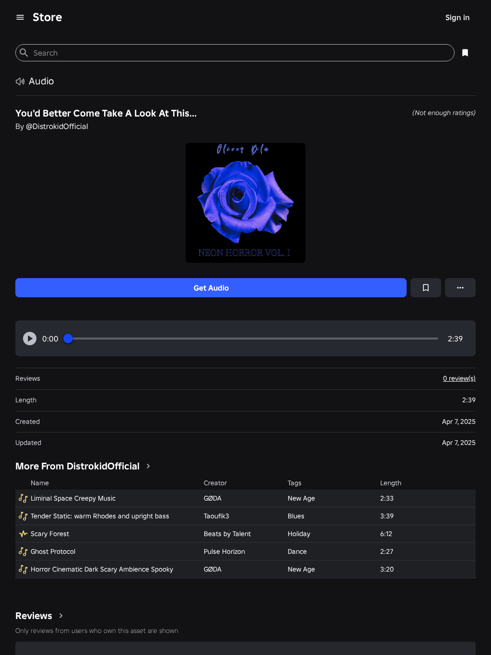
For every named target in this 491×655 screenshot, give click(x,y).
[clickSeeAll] (148, 466)
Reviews (33, 615)
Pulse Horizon (224, 551)
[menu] (20, 17)
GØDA (213, 498)
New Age (301, 498)
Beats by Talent (227, 533)
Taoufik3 (216, 516)
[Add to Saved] (425, 287)
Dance (297, 551)
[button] (29, 338)
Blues (296, 516)
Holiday (299, 533)
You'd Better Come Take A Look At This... (106, 113)
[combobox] (240, 52)
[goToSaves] (465, 52)
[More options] (460, 287)
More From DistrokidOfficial (77, 466)
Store (47, 17)
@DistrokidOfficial (57, 126)
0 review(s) (459, 378)
